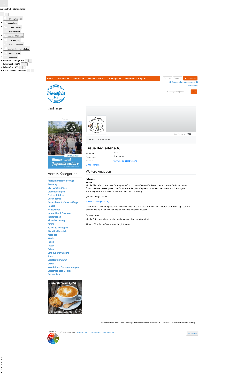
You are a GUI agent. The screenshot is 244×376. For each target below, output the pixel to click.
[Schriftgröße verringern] (22, 64)
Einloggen (192, 78)
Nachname (91, 157)
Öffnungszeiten (92, 215)
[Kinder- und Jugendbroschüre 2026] (65, 144)
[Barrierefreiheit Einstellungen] (4, 3)
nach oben (192, 333)
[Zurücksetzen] (2, 14)
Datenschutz (95, 332)
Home (50, 79)
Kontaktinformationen (99, 139)
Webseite (90, 161)
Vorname (90, 153)
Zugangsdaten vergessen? (183, 82)
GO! (194, 91)
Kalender (77, 79)
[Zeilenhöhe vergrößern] (24, 67)
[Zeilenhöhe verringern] (21, 67)
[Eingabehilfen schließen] (7, 14)
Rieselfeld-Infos (95, 79)
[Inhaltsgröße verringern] (26, 60)
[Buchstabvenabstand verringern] (28, 70)
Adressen (61, 79)
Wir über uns (108, 332)
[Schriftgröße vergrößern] (26, 64)
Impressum (82, 332)
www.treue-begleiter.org (125, 161)
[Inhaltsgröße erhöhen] (30, 60)
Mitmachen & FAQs (134, 79)
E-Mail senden (93, 164)
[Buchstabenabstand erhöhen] (32, 70)
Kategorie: (90, 179)
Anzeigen (113, 79)
